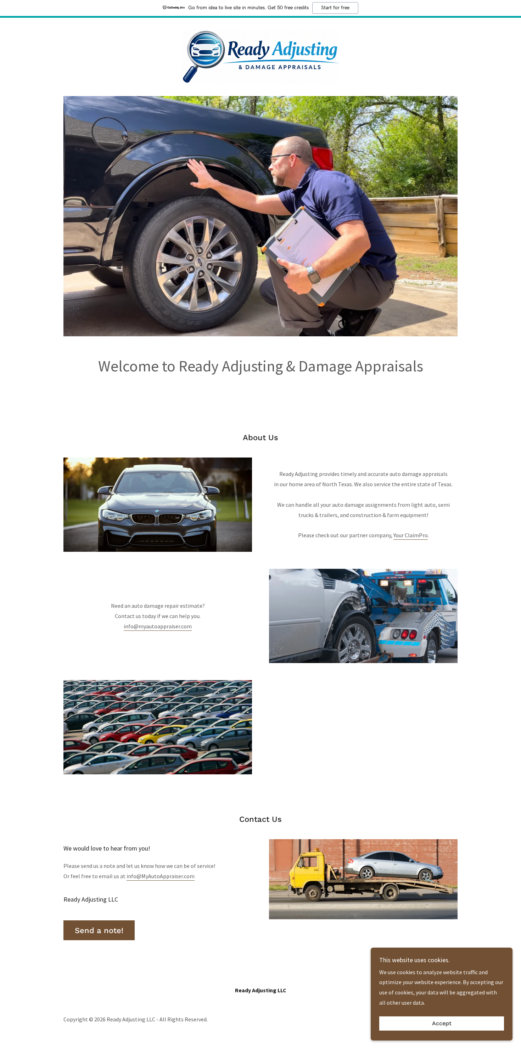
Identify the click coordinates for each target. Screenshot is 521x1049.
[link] (261, 56)
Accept (442, 1023)
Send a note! (99, 930)
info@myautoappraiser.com (158, 626)
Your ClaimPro (410, 535)
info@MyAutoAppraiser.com (161, 876)
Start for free (335, 7)
